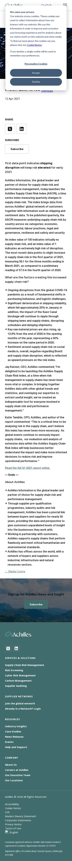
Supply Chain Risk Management (24, 665)
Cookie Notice (34, 44)
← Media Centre (15, 571)
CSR (7, 812)
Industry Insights (16, 726)
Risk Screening (14, 670)
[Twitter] (8, 648)
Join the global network (20, 703)
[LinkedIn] (16, 648)
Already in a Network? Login (23, 708)
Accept (36, 72)
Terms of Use (13, 828)
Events (9, 741)
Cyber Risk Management (20, 675)
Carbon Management (18, 680)
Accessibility (12, 804)
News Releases (14, 736)
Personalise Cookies (36, 63)
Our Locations (14, 780)
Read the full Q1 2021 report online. (27, 468)
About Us (11, 764)
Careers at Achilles (16, 770)
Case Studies (13, 731)
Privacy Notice (13, 824)
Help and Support (16, 747)
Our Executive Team (17, 775)
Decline (36, 81)
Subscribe (17, 149)
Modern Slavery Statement (20, 816)
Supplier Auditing (16, 685)
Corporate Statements (18, 820)
